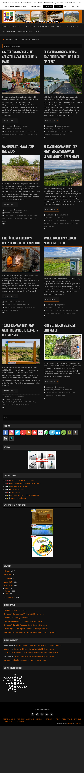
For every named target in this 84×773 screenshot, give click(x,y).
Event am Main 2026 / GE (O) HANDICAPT (24, 495)
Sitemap (6, 721)
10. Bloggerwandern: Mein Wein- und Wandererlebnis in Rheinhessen (20, 330)
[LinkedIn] (42, 714)
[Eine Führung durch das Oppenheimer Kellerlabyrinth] (21, 259)
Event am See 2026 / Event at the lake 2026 (25, 483)
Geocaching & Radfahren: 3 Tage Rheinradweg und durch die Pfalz (62, 57)
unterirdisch (13, 310)
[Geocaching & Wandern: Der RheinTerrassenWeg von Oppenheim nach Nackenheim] (63, 173)
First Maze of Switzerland (19, 486)
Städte (7, 594)
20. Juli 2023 (20, 302)
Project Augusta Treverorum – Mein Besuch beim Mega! (23, 621)
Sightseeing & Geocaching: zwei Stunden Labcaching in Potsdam (26, 629)
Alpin (7, 588)
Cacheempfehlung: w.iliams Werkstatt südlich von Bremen (24, 614)
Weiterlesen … (9, 121)
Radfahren (48, 134)
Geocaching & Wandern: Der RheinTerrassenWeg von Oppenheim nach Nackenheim (61, 151)
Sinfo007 (7, 653)
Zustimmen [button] (48, 6)
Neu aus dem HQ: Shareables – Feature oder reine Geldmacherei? (39, 645)
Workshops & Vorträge (25, 719)
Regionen (7, 129)
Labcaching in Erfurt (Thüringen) (15, 610)
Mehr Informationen (71, 6)
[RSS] (51, 714)
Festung (49, 393)
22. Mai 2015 (61, 387)
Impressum (48, 719)
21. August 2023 (62, 215)
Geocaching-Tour (30, 216)
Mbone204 (7, 649)
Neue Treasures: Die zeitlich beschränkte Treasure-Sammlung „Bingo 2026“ (30, 632)
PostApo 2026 (15, 492)
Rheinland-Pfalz (18, 134)
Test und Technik (9, 597)
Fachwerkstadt (10, 132)
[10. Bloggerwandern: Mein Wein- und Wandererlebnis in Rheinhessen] (21, 352)
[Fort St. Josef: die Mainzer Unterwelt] (63, 347)
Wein (35, 134)
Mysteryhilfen (8, 582)
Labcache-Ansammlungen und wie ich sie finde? (29, 660)
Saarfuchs (8, 126)
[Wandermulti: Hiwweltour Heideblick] (21, 168)
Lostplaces (8, 304)
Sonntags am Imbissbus (18, 498)
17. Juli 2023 (61, 305)
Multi (4, 218)
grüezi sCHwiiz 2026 (17, 489)
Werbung (26, 405)
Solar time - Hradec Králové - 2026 (22, 480)
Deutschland (9, 216)
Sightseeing (28, 134)
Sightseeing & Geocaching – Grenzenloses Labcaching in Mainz (19, 57)
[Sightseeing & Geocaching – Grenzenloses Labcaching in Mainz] (21, 79)
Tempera (70, 724)
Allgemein (7, 571)
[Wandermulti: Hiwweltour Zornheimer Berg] (63, 261)
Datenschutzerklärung (63, 719)
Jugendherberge (32, 132)
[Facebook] (32, 714)
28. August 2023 (21, 210)
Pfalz (70, 132)
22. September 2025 (63, 126)
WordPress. (78, 724)
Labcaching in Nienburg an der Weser (17, 617)
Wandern (32, 218)
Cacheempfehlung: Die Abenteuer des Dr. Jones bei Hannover (25, 625)
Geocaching (20, 132)
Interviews (7, 575)
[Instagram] (37, 714)
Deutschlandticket (63, 220)
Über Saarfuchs (9, 719)
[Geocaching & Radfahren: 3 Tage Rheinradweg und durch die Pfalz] (63, 79)
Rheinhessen (6, 134)
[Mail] (47, 714)
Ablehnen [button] (59, 6)
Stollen (5, 310)
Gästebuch (78, 719)
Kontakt (39, 719)
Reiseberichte (17, 129)
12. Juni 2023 (20, 396)
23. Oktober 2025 (22, 126)
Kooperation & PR (17, 721)
